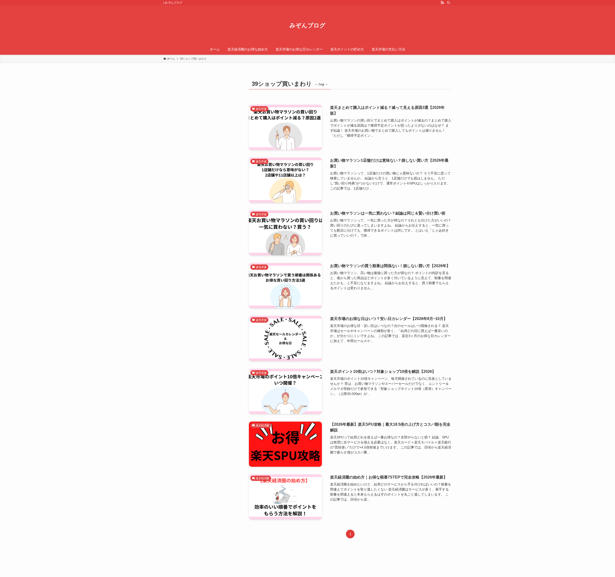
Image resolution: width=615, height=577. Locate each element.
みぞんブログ (307, 25)
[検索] (448, 2)
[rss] (442, 2)
